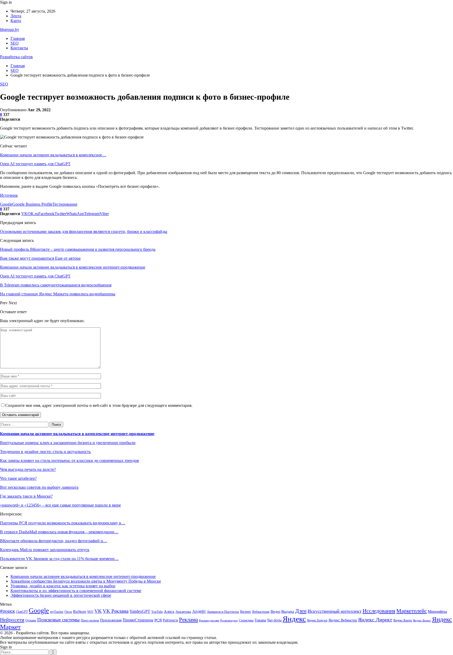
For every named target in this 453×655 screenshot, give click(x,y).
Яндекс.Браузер (317, 620)
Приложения (111, 620)
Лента (15, 16)
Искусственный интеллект (335, 611)
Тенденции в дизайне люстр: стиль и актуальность (45, 451)
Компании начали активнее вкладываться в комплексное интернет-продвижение (77, 434)
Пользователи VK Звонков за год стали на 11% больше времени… (59, 558)
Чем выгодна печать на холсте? (28, 469)
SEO (14, 43)
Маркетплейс (411, 611)
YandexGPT (140, 611)
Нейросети (12, 619)
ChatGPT (22, 612)
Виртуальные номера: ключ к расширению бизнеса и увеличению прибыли (68, 442)
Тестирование (64, 204)
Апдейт (199, 611)
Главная (17, 38)
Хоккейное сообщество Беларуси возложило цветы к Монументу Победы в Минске (85, 581)
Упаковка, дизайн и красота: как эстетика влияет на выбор (62, 586)
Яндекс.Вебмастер (342, 620)
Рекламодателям (209, 620)
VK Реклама (115, 611)
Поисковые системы (58, 619)
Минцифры (437, 611)
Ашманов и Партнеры (223, 612)
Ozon (68, 612)
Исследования (379, 611)
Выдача (287, 611)
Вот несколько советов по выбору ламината (39, 487)
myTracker (56, 612)
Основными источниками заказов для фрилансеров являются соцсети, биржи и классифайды (83, 231)
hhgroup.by (9, 29)
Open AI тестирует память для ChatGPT (35, 164)
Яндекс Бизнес (422, 620)
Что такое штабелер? (18, 478)
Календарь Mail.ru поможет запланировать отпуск (44, 549)
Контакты (19, 48)
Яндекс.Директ (375, 619)
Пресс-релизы (90, 620)
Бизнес (245, 611)
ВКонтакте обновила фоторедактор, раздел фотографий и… (53, 541)
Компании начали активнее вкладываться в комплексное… (53, 155)
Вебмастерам (260, 612)
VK (98, 611)
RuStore (79, 611)
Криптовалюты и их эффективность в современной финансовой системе (75, 590)
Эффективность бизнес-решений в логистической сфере (60, 595)
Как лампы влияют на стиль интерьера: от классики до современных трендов (69, 460)
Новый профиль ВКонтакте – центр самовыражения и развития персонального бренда (77, 249)
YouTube (157, 612)
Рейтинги (170, 620)
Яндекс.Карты (402, 620)
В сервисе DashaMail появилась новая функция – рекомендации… (59, 532)
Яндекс (294, 619)
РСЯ (158, 620)
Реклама (188, 619)
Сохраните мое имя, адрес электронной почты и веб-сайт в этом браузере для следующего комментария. (98, 405)
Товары (260, 620)
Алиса (169, 611)
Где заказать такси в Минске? (26, 496)
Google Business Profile (32, 204)
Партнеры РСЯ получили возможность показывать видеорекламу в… (62, 523)
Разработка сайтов (16, 57)
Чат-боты (274, 620)
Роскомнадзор (229, 620)
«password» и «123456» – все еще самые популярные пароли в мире (60, 505)
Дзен (300, 611)
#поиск (7, 611)
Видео (275, 611)
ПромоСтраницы (138, 620)
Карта (15, 20)
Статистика (246, 620)
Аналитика (183, 612)
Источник (9, 195)
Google (6, 204)
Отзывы (30, 620)
